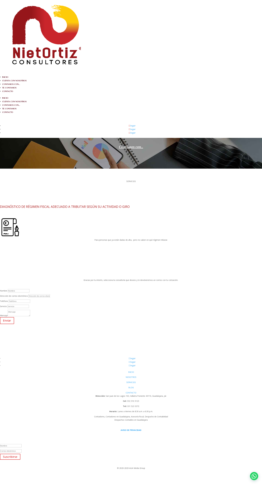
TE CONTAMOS (9, 87)
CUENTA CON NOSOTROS (14, 80)
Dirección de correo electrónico (14, 296)
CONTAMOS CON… (11, 84)
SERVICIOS (131, 382)
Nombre (3, 290)
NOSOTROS (131, 377)
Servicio (3, 306)
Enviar (7, 320)
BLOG (131, 387)
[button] (254, 476)
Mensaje (4, 315)
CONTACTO (7, 91)
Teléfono (4, 301)
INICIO (5, 77)
